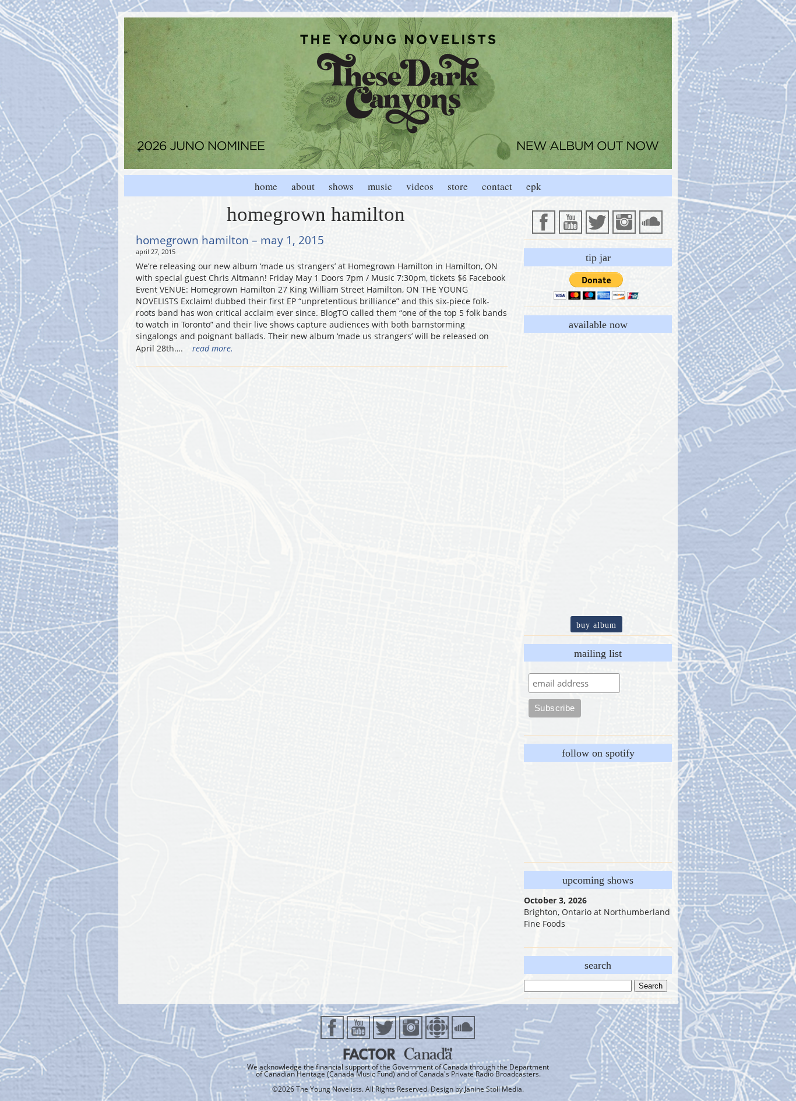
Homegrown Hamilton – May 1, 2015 (230, 240)
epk (533, 186)
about (303, 186)
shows (341, 186)
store (458, 186)
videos (420, 186)
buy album (596, 624)
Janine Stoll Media (493, 1089)
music (380, 186)
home (266, 186)
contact (497, 186)
